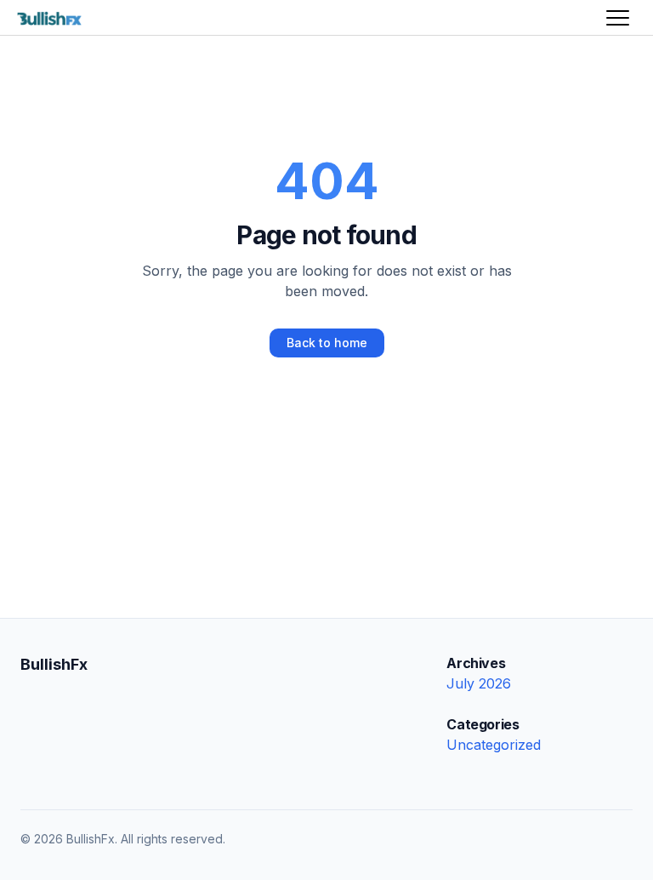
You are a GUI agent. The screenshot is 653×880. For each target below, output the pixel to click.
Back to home (327, 342)
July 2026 (478, 683)
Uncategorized (493, 744)
